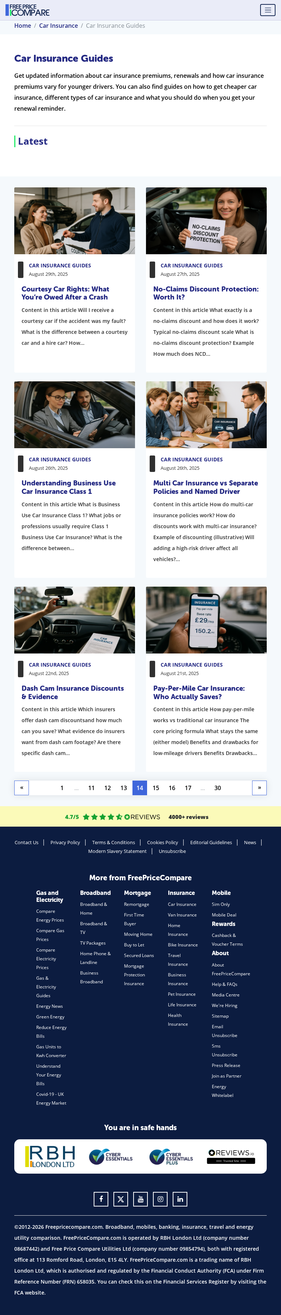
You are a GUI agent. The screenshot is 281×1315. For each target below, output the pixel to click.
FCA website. (30, 1292)
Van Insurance (182, 915)
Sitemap (220, 1016)
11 (91, 788)
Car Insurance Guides (60, 265)
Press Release (226, 1065)
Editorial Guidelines (211, 842)
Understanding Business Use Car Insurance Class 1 (69, 487)
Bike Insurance (183, 945)
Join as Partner (226, 1076)
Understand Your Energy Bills (48, 1075)
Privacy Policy (65, 842)
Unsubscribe (172, 851)
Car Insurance (182, 904)
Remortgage (136, 904)
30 (217, 788)
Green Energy (50, 1017)
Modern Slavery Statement (117, 851)
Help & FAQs (224, 984)
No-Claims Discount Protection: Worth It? (206, 293)
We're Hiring (224, 1005)
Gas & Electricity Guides (46, 987)
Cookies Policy (162, 842)
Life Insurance (182, 1005)
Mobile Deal (224, 915)
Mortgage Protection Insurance (134, 975)
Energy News (49, 1006)
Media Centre (226, 995)
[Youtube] (140, 1199)
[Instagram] (160, 1199)
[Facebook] (101, 1199)
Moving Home (138, 934)
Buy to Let (134, 945)
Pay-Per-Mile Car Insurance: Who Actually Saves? (199, 692)
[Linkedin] (180, 1199)
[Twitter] (120, 1199)
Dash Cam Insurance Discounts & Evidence (73, 692)
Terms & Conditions (113, 842)
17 (188, 788)
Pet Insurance (182, 994)
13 (123, 788)
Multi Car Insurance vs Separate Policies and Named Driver (205, 487)
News (250, 842)
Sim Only (221, 904)
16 (172, 788)
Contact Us (26, 842)
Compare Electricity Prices (46, 959)
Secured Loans (139, 955)
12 (107, 788)
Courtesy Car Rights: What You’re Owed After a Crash (65, 293)
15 (156, 788)
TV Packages (93, 943)
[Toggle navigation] (268, 10)
